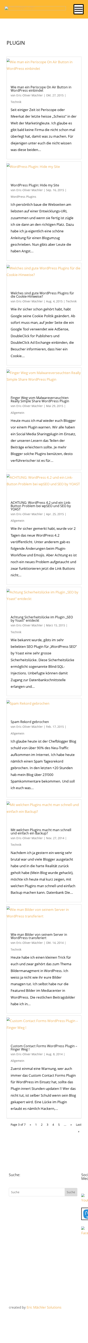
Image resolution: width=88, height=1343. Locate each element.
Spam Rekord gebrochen (30, 721)
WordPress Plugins (23, 197)
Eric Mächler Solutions (44, 1307)
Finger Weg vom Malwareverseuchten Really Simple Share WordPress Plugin (40, 399)
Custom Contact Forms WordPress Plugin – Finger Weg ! (44, 1048)
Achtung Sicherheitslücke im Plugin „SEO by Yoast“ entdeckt (42, 619)
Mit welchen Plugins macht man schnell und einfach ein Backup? (41, 831)
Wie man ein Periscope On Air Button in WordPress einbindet (41, 89)
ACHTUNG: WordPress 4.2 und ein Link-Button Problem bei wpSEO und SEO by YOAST (41, 505)
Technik (16, 102)
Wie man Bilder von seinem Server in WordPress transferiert (39, 936)
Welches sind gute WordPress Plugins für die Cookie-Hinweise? (42, 295)
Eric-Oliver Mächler (29, 95)
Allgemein (17, 413)
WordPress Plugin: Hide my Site (35, 185)
